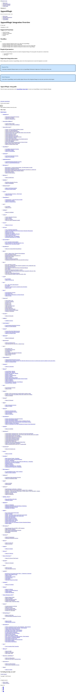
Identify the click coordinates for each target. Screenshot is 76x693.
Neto (3, 385)
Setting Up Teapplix (9, 548)
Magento (4, 368)
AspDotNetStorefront (6, 159)
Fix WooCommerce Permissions (11, 632)
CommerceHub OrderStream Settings (12, 438)
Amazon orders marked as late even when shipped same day (16, 138)
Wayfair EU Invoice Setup (10, 608)
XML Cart (4, 648)
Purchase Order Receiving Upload (11, 310)
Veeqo (4, 565)
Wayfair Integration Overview (10, 609)
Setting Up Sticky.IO (9, 542)
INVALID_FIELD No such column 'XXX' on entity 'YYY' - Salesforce (18, 490)
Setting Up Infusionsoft (9, 338)
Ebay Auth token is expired (10, 264)
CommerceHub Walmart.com (10, 440)
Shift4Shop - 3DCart (6, 496)
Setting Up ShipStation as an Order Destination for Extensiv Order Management (20, 424)
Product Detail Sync (9, 307)
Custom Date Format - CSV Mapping (12, 236)
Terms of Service (6, 683)
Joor (3, 346)
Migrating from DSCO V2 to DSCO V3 (12, 255)
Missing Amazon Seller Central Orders (12, 143)
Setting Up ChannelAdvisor (10, 201)
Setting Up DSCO (8, 257)
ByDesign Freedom (6, 185)
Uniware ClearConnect (7, 555)
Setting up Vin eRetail (9, 584)
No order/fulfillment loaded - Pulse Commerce (14, 471)
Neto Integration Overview (10, 387)
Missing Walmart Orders (9, 597)
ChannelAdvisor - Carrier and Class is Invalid (13, 199)
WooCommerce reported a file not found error (13, 639)
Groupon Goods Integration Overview (12, 332)
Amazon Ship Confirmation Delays (11, 140)
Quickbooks (5, 475)
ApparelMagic (5, 19)
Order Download (8, 306)
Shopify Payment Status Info (10, 521)
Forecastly (4, 313)
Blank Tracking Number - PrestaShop (12, 458)
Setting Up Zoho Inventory (10, 663)
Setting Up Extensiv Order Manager (12, 423)
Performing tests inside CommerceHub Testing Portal (15, 442)
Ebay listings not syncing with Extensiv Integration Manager (16, 267)
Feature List (5, 298)
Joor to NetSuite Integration (10, 353)
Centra (4, 191)
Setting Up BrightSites (9, 183)
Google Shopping (6, 323)
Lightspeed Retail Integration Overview (12, 359)
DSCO (4, 251)
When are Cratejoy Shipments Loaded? (12, 220)
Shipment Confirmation (9, 311)
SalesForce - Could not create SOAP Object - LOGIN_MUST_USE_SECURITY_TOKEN (22, 491)
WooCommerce (5, 624)
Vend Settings (7, 578)
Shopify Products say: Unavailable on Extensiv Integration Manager (18, 522)
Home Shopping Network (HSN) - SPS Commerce (14, 528)
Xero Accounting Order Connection (12, 646)
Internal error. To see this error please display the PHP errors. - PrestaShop (19, 461)
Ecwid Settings (8, 278)
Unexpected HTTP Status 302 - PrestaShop (13, 466)
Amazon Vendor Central (9, 123)
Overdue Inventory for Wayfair (11, 606)
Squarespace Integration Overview (11, 538)
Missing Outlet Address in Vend (11, 574)
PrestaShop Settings (9, 463)
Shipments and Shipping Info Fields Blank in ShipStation (16, 505)
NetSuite (4, 391)
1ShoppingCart (5, 114)
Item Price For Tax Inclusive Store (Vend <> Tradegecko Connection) (18, 573)
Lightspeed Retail (6, 357)
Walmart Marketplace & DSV (8, 594)
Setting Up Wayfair (8, 607)
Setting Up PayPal (8, 453)
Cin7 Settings (7, 206)
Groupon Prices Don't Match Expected (12, 331)
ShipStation (5, 502)
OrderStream (5, 431)
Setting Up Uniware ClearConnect (11, 558)
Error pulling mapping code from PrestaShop (13, 459)
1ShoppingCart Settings (9, 117)
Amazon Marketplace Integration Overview (13, 136)
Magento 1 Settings (8, 374)
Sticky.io (4, 540)
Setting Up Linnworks (9, 366)
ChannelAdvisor (5, 197)
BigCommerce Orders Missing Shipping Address (14, 170)
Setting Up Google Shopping (10, 326)
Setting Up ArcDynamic (9, 156)
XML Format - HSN (9, 653)
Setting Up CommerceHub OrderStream (12, 443)
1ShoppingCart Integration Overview (12, 116)
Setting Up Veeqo (8, 567)
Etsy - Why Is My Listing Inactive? (11, 284)
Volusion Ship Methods (9, 592)
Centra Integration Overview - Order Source (13, 193)
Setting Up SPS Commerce (10, 529)
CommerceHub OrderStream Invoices (12, 437)
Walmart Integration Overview (11, 599)
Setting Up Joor (8, 354)
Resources (3, 8)
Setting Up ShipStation (9, 504)
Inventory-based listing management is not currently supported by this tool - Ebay (20, 270)
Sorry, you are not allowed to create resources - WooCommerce (17, 636)
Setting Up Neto (8, 388)
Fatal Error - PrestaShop (9, 460)
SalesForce (5, 486)
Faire (4, 290)
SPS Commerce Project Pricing (11, 531)
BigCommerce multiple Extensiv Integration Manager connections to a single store (20, 169)
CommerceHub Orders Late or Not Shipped (13, 436)
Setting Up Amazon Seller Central (11, 144)
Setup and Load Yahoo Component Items (13, 659)
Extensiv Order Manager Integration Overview (14, 418)
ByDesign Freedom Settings (10, 189)
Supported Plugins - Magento (10, 382)
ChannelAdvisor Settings (10, 200)
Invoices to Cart (8, 303)
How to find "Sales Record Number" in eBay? (14, 269)
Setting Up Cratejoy (9, 219)
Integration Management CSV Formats (12, 237)
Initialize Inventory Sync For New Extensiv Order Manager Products (18, 421)
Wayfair (4, 603)
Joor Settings (7, 351)
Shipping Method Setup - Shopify (11, 520)
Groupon (4, 328)
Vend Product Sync (8, 577)
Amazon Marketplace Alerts (10, 134)
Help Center (5, 2)
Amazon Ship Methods (9, 141)
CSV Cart (4, 227)
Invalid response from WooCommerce (12, 633)
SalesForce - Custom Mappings (11, 492)
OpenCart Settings (8, 412)
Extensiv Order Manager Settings (11, 419)
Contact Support (3, 674)
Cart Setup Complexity (9, 301)
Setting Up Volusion (9, 589)
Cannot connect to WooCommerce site (12, 628)
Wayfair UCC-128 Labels (10, 610)
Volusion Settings (8, 591)
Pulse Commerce (5, 469)
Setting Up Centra (8, 194)
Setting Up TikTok (8, 669)
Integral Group (5, 340)
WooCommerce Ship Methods (11, 641)
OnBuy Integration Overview (10, 405)
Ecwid (4, 276)
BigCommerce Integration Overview (12, 168)
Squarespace (5, 534)
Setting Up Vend (8, 575)
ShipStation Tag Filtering (10, 508)
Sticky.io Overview (8, 543)
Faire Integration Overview (10, 292)
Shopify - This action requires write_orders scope (14, 515)
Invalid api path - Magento (10, 372)
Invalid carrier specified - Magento (11, 373)
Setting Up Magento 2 (9, 380)
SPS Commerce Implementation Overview (13, 530)
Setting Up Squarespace (9, 537)
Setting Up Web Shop (9, 615)
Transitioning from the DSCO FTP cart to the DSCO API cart (16, 259)
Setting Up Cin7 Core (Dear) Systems (12, 243)
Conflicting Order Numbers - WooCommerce (13, 629)
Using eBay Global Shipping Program (12, 273)
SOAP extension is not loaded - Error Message (14, 381)
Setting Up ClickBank (9, 212)
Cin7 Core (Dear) (6, 239)
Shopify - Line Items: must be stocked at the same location (16, 514)
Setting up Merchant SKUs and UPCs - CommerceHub (15, 444)
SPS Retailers (7, 532)
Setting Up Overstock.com (10, 448)
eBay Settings (7, 268)
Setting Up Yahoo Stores (9, 658)
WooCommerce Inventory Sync (11, 638)
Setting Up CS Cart (9, 224)
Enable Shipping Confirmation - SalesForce (13, 488)
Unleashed (4, 560)
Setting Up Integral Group (10, 342)
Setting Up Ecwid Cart (9, 279)
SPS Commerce (5, 525)
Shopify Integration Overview (10, 518)
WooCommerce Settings (9, 640)
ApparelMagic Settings (9, 150)
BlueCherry (5, 175)
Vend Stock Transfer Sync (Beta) (11, 579)
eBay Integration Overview (10, 266)
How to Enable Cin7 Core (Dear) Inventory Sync (14, 242)
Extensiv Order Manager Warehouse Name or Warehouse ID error (17, 420)
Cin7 (3, 204)
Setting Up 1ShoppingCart (10, 118)
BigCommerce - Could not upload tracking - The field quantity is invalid (18, 167)
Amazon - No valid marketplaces (11, 130)
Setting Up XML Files (9, 652)
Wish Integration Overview (10, 622)
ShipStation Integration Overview (11, 506)
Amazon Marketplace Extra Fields (11, 135)
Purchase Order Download (10, 309)
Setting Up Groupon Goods (10, 333)
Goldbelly (4, 318)
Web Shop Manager (6, 612)
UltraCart (4, 551)
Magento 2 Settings (8, 376)
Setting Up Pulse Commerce (10, 472)
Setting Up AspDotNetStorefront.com (12, 162)
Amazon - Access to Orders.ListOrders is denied (14, 129)
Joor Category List (8, 348)
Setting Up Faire (8, 295)
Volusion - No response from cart (11, 590)
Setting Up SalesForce (9, 494)
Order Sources (5, 18)
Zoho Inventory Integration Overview (12, 664)
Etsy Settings (7, 285)
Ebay (4, 262)
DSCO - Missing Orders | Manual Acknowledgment (15, 253)
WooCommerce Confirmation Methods (12, 637)
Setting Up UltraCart (9, 553)
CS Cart (4, 222)
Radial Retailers (8, 484)
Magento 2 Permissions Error (10, 375)
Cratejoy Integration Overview (11, 217)
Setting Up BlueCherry (9, 177)
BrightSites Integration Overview (11, 182)
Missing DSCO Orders (9, 256)
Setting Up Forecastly (9, 315)
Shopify (4, 510)
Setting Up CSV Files (9, 231)
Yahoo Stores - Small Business (8, 655)
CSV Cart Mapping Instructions (11, 229)
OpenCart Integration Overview (11, 411)
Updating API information (10, 600)
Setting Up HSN (8, 651)
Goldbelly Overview (9, 320)
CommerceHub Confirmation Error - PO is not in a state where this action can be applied (21, 434)
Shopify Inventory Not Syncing (11, 519)
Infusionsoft (5, 335)
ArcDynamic (5, 153)
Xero (4, 644)
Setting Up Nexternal (9, 400)
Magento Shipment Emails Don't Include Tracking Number (16, 378)
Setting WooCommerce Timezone (11, 635)
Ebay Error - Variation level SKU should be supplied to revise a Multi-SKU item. (20, 265)
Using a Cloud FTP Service (10, 235)
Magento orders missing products (11, 377)
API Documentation (6, 4)
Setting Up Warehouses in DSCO (11, 258)
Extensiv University (6, 5)
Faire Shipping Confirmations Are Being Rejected (14, 294)
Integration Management (7, 17)
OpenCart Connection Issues (10, 410)
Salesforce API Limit (9, 493)
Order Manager (5, 416)
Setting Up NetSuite (9, 395)
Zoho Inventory (5, 661)
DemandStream (5, 246)
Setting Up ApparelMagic (10, 151)
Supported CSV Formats (9, 232)
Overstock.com (5, 446)
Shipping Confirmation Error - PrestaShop (13, 465)
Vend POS (4, 571)
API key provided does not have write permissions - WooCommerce (18, 626)
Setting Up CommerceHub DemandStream (13, 248)
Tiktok (4, 667)
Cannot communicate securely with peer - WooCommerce (16, 627)
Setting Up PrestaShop (9, 464)
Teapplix (4, 546)
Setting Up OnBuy (8, 406)
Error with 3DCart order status (11, 499)
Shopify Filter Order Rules (10, 517)
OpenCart (4, 408)
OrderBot (4, 426)
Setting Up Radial (8, 483)
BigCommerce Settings (9, 171)
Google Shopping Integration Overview (12, 325)
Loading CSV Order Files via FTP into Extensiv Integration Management (19, 230)
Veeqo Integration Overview (10, 568)
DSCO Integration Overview (10, 254)
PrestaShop (5, 456)
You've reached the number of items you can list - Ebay (15, 274)
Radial (4, 480)
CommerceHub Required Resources (12, 439)
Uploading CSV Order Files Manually (12, 233)
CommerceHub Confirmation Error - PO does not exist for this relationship (19, 433)
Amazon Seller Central (7, 127)
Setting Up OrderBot (9, 428)
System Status (5, 6)
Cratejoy (4, 214)
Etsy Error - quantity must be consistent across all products (16, 286)
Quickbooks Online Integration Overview (13, 477)
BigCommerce (5, 165)
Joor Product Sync (8, 350)
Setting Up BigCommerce (10, 172)
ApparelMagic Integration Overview (12, 149)
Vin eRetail (5, 582)
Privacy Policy (5, 682)
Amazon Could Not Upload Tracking (12, 131)
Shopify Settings (8, 523)
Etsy (3, 282)
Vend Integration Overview (10, 576)
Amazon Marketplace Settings (11, 137)
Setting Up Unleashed (9, 562)
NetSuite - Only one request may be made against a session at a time (18, 393)
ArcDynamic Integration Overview (11, 155)
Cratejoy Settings (8, 218)
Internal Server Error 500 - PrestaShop (12, 462)
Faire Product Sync (8, 293)
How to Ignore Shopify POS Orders (12, 512)
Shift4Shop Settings (9, 500)
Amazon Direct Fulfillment (7, 121)
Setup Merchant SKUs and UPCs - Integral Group (14, 343)
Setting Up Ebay (8, 271)
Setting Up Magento (9, 379)
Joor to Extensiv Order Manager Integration (13, 352)
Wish (4, 618)
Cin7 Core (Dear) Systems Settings (11, 241)
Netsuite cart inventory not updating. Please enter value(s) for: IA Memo (18, 394)
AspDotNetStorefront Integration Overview (13, 161)
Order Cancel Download (9, 305)
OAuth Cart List (8, 304)
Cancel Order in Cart (9, 300)
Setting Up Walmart (9, 598)
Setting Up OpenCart (9, 414)
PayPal (4, 451)
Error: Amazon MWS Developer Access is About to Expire (16, 142)
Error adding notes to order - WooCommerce (13, 631)
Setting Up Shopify (8, 513)
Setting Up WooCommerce (10, 634)
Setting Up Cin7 (8, 207)
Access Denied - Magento (10, 371)
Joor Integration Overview (10, 349)
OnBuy (4, 402)
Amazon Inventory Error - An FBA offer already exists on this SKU (18, 132)
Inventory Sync (8, 302)
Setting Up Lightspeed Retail (10, 361)
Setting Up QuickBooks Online (11, 478)
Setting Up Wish (8, 621)
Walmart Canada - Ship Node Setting (12, 601)
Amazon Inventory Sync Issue (11, 133)
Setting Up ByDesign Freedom (11, 188)
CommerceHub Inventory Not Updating (12, 435)
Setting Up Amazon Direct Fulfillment (12, 124)
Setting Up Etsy (8, 287)
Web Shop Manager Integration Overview (13, 616)
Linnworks (4, 364)
